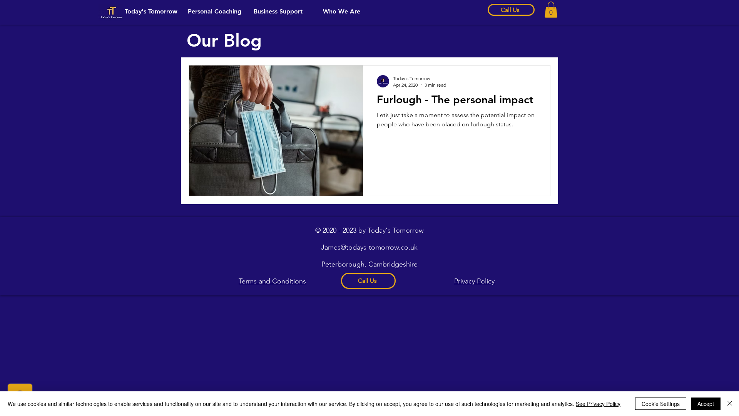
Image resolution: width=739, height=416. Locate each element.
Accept (705, 404)
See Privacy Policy (598, 404)
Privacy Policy (474, 281)
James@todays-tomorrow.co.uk (369, 247)
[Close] (729, 404)
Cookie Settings (661, 404)
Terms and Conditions (272, 281)
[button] (551, 10)
